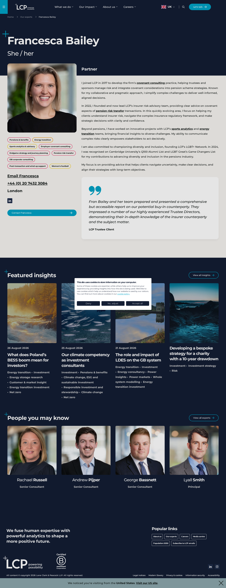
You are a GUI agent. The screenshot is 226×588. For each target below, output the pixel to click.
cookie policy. (123, 294)
